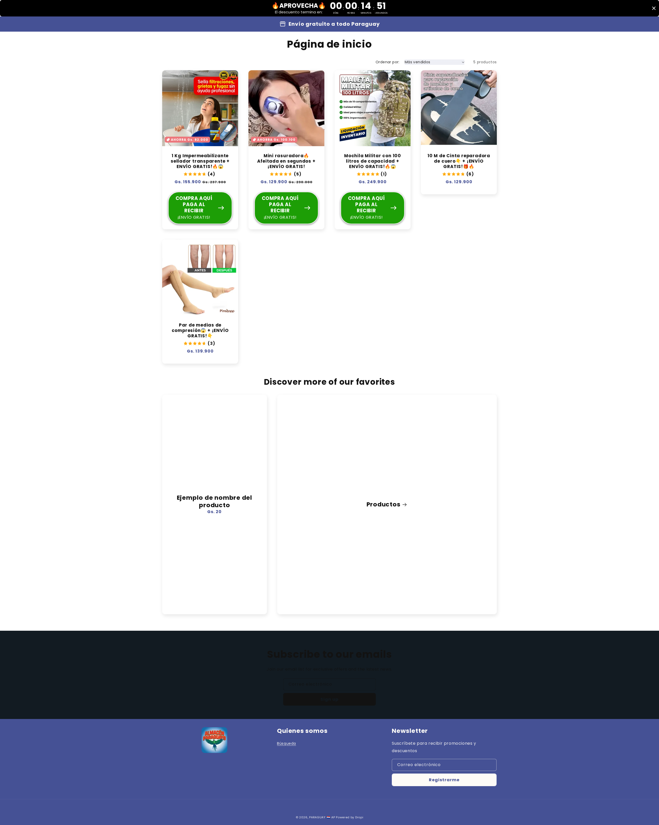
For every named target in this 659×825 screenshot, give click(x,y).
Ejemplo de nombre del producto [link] (214, 501)
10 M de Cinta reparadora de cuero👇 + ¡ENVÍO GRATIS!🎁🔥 (459, 161)
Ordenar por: (388, 62)
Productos (384, 504)
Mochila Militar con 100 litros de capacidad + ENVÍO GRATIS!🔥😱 (372, 161)
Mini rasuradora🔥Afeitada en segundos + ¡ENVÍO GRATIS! (286, 161)
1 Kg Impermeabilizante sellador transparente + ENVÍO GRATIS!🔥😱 (200, 161)
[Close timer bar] (654, 8)
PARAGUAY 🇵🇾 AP (322, 817)
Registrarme (444, 780)
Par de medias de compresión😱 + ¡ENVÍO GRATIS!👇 (200, 330)
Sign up (329, 699)
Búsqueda (286, 743)
